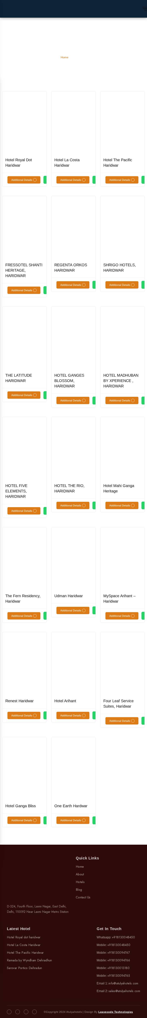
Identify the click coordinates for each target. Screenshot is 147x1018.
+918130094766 (118, 960)
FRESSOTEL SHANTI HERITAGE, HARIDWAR (23, 270)
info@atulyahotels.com (123, 983)
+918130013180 (118, 968)
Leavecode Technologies (115, 1011)
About (80, 874)
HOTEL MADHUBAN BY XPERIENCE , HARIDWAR (120, 380)
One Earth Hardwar (70, 806)
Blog (79, 889)
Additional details (21, 179)
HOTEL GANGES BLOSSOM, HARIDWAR (69, 380)
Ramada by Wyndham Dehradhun (29, 960)
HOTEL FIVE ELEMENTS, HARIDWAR (16, 491)
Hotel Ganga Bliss (20, 806)
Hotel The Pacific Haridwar (25, 952)
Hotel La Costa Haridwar (23, 945)
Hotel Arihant (65, 701)
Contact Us (83, 897)
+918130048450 (123, 937)
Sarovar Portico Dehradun (24, 968)
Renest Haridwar (19, 701)
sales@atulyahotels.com (124, 991)
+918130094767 (118, 952)
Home (64, 57)
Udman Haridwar (68, 596)
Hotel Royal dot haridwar (24, 937)
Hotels (80, 882)
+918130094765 (118, 975)
